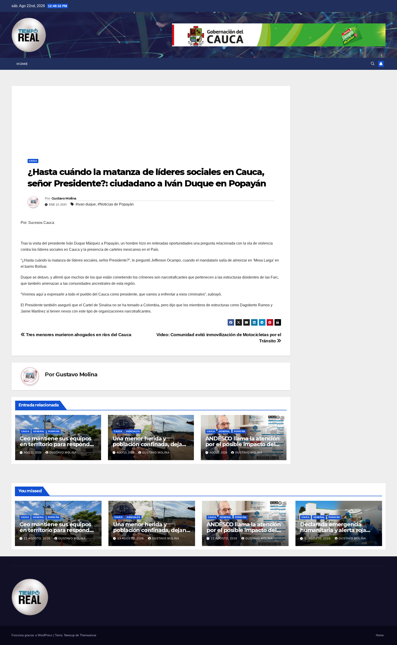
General (38, 431)
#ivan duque (86, 204)
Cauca (33, 161)
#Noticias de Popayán (116, 204)
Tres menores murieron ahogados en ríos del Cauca (78, 334)
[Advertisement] (151, 118)
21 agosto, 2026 (37, 538)
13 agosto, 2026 (131, 538)
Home (22, 64)
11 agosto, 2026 (318, 538)
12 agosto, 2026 (224, 538)
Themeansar (88, 635)
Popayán (53, 431)
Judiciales (133, 431)
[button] (372, 64)
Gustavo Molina (63, 198)
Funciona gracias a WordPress (32, 635)
